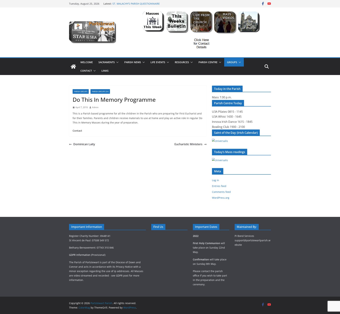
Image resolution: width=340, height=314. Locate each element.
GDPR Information (79, 255)
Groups (232, 62)
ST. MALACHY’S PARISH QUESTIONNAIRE (136, 3)
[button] (117, 62)
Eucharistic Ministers (188, 144)
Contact (86, 70)
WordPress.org (220, 197)
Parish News (132, 62)
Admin (95, 107)
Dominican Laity (84, 144)
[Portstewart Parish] (73, 66)
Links (105, 70)
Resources (182, 62)
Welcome (86, 62)
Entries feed (219, 186)
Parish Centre (208, 62)
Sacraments (106, 62)
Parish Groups (80, 91)
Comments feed (221, 192)
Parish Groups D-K (100, 91)
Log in (215, 180)
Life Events (158, 62)
